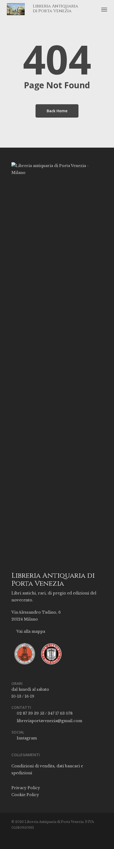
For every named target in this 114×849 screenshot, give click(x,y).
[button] (104, 9)
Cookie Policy (25, 794)
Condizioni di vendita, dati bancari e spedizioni (47, 769)
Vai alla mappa (30, 631)
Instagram (26, 738)
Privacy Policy (25, 787)
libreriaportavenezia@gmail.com (49, 720)
